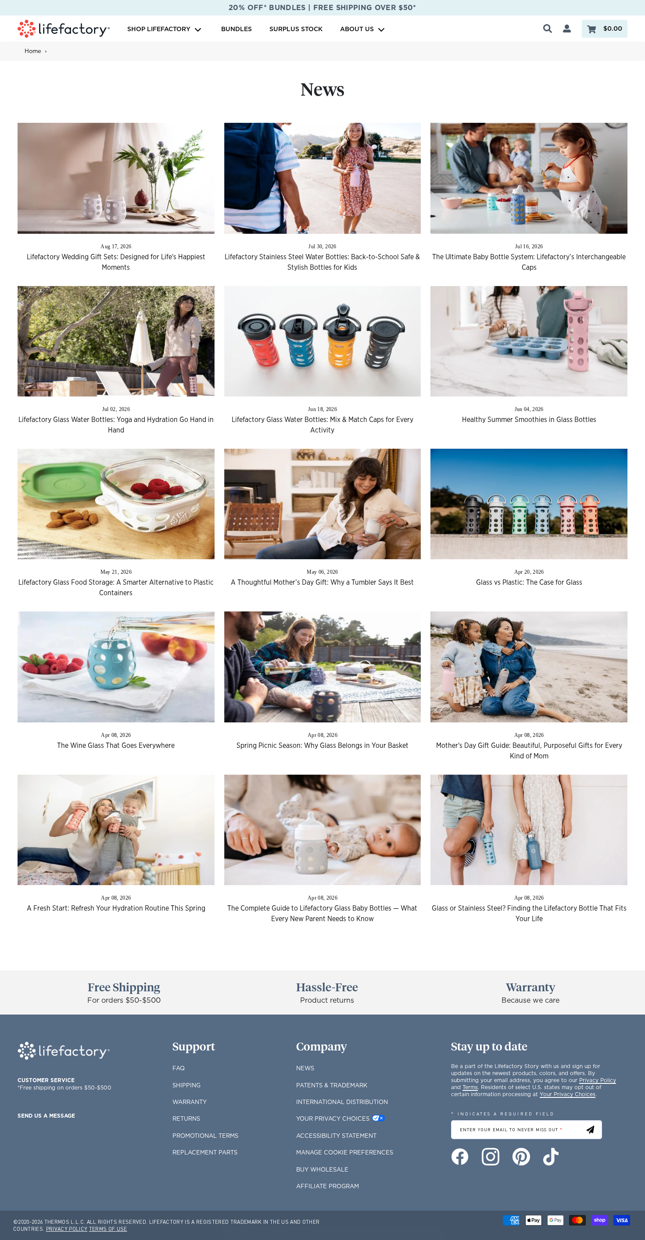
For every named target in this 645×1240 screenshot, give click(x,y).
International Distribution (342, 1102)
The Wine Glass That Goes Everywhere (116, 745)
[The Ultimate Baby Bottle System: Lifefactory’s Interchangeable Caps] (528, 178)
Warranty (189, 1102)
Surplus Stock (295, 28)
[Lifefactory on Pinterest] (521, 1156)
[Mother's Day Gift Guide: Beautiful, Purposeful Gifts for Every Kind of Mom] (528, 666)
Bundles (236, 28)
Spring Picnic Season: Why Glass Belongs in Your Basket (322, 745)
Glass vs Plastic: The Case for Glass (529, 582)
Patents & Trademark (331, 1085)
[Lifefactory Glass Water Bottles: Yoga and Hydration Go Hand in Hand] (116, 341)
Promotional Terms (205, 1136)
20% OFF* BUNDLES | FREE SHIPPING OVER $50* (322, 7)
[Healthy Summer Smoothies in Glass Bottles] (528, 341)
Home (33, 51)
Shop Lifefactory (159, 28)
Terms (470, 1087)
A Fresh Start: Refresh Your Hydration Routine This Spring (116, 908)
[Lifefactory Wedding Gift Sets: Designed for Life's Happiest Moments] (116, 178)
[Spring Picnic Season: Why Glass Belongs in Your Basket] (322, 666)
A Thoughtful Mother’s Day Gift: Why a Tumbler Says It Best (322, 582)
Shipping (186, 1085)
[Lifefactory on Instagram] (490, 1156)
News (305, 1068)
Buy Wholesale (322, 1169)
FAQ (178, 1068)
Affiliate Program (327, 1186)
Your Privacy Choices (332, 1118)
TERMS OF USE (108, 1229)
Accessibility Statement (336, 1136)
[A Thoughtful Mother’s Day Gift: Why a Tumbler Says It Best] (322, 504)
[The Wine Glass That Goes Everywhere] (116, 666)
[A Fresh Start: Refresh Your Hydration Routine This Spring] (116, 830)
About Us (357, 28)
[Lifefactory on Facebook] (460, 1156)
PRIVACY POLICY (67, 1229)
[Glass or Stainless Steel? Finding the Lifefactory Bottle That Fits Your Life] (528, 830)
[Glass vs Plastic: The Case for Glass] (528, 504)
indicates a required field (503, 1113)
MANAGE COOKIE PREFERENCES (344, 1152)
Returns (186, 1118)
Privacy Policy (597, 1080)
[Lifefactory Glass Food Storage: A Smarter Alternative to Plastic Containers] (116, 504)
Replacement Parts (204, 1152)
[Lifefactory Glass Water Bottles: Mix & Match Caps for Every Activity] (322, 341)
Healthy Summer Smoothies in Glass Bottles (529, 419)
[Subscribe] (590, 1130)
